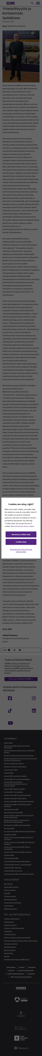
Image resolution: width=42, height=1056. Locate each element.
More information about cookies (22, 526)
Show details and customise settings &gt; (21, 550)
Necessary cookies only (21, 534)
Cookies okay (21, 542)
